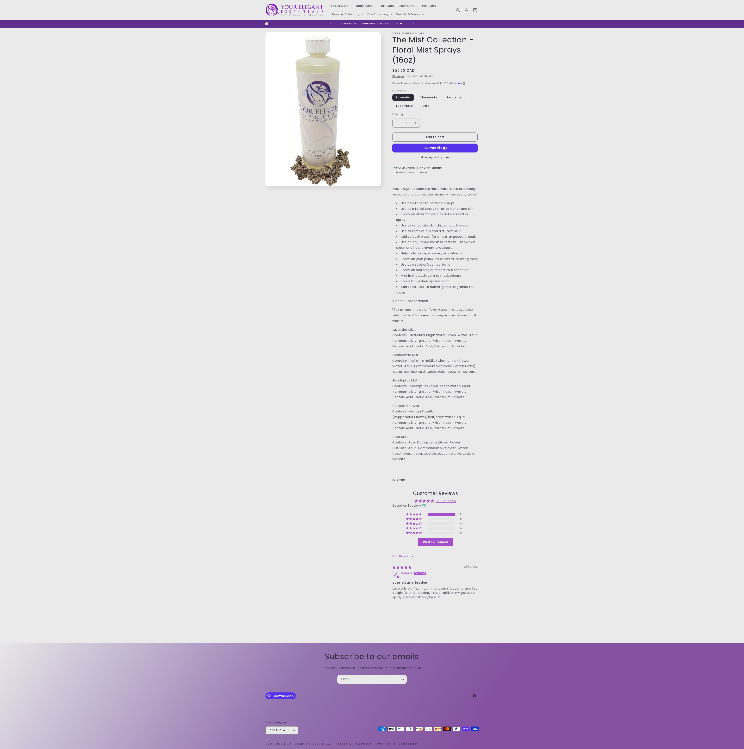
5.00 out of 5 (446, 501)
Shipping (398, 76)
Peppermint (456, 97)
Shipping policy (408, 743)
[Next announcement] (413, 24)
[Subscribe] (402, 679)
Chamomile (429, 97)
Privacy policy (363, 743)
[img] (402, 567)
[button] (341, 6)
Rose (426, 106)
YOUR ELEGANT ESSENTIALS (291, 744)
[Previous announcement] (330, 24)
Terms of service (385, 743)
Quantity (397, 114)
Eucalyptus (404, 106)
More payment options (435, 157)
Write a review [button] (435, 542)
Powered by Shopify (319, 744)
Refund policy (343, 743)
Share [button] (401, 480)
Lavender (403, 97)
